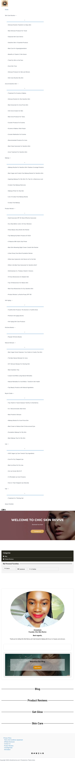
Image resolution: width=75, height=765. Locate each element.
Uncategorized (8, 747)
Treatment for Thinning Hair (16, 498)
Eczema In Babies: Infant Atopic (17, 128)
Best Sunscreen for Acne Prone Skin (18, 105)
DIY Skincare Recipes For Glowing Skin (19, 364)
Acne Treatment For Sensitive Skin (17, 152)
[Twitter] (34, 753)
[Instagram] (3, 510)
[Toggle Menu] (24, 20)
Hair (6, 488)
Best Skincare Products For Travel (17, 30)
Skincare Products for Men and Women (19, 72)
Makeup (7, 158)
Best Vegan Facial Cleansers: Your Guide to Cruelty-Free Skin (25, 352)
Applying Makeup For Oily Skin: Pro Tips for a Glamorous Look (25, 179)
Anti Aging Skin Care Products (16, 321)
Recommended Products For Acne (17, 140)
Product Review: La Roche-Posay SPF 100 (19, 294)
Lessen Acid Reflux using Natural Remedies (20, 375)
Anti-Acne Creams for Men (15, 111)
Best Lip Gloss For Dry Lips (15, 465)
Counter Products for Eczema (16, 122)
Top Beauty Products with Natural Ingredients (20, 387)
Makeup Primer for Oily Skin (16, 191)
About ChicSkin (9, 504)
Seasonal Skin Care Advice (15, 36)
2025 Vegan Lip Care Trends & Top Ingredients (21, 453)
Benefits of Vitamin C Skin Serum (17, 54)
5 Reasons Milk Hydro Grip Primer (17, 241)
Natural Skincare (9, 342)
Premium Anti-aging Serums (16, 315)
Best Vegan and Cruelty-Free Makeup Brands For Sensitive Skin (25, 173)
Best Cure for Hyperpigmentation (17, 48)
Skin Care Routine (10, 15)
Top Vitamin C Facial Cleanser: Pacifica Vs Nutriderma (23, 403)
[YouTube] (2, 510)
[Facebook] (32, 753)
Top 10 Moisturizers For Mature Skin (18, 282)
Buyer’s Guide (8, 393)
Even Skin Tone (12, 66)
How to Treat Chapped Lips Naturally (18, 483)
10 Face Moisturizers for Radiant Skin (18, 277)
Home (6, 9)
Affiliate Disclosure (9, 742)
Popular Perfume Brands (15, 337)
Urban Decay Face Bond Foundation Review (20, 253)
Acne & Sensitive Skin (11, 83)
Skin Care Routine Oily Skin (15, 78)
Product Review (9, 208)
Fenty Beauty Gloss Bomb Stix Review (18, 229)
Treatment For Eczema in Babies (17, 93)
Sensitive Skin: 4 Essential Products (18, 42)
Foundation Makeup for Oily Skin (17, 432)
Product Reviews (8, 745)
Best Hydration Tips (13, 370)
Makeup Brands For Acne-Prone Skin (18, 420)
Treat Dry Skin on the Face (15, 60)
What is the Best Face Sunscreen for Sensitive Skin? (22, 265)
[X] (5, 510)
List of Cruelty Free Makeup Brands (18, 196)
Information (7, 749)
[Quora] (40, 753)
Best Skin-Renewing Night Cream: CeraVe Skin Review (23, 247)
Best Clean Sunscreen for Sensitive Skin (19, 146)
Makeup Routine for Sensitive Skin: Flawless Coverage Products (26, 167)
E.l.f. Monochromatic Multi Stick (17, 408)
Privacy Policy (7, 738)
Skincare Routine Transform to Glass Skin (19, 25)
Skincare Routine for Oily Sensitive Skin (19, 99)
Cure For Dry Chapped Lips (15, 459)
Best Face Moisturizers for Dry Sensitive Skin (20, 288)
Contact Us (7, 743)
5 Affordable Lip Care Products (17, 477)
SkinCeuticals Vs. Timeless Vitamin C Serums (20, 271)
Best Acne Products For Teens (16, 116)
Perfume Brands (9, 327)
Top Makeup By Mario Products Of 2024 (19, 235)
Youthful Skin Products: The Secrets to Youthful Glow (23, 310)
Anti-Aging (8, 300)
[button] (15, 15)
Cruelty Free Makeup (14, 202)
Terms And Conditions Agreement (13, 740)
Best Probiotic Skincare (14, 414)
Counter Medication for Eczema (17, 134)
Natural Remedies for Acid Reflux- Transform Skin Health (24, 381)
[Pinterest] (43, 753)
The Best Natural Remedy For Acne (18, 358)
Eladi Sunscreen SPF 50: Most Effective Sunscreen (22, 218)
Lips (6, 444)
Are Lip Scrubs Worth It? (15, 471)
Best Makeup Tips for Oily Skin (16, 438)
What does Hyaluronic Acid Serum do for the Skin (22, 259)
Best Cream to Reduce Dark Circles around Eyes (21, 426)
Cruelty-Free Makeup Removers (17, 185)
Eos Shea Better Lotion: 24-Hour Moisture (19, 224)
